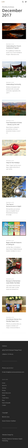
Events (3, 395)
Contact (4, 405)
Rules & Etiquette (6, 402)
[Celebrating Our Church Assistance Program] (14, 41)
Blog (3, 400)
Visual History (5, 397)
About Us (4, 385)
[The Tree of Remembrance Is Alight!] (14, 198)
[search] (22, 2)
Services (4, 388)
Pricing (3, 390)
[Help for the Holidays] (14, 157)
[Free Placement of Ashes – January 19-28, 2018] (14, 119)
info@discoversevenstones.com (15, 372)
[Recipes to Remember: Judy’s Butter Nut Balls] (14, 276)
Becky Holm (7, 24)
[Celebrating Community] (14, 79)
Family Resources (6, 393)
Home (3, 383)
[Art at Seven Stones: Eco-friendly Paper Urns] (14, 314)
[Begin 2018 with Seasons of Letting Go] (14, 239)
